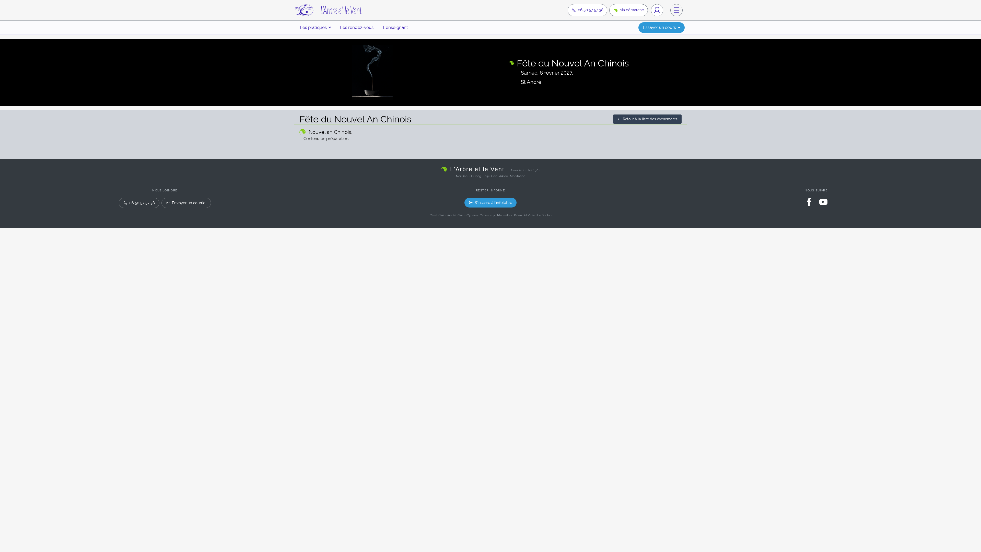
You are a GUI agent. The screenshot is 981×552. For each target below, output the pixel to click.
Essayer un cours (659, 27)
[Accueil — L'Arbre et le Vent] (328, 10)
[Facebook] (809, 202)
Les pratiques (313, 27)
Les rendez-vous (356, 27)
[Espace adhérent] (657, 10)
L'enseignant (395, 27)
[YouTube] (823, 202)
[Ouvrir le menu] (676, 10)
